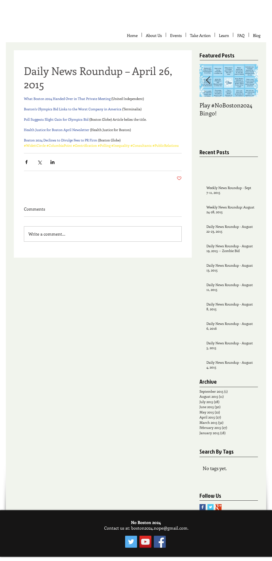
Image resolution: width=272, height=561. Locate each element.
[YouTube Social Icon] (145, 542)
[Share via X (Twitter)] (39, 162)
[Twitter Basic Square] (210, 507)
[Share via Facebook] (26, 162)
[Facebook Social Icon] (160, 542)
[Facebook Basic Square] (202, 507)
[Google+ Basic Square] (218, 507)
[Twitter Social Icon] (131, 542)
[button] (200, 35)
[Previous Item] (208, 80)
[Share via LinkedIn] (52, 162)
